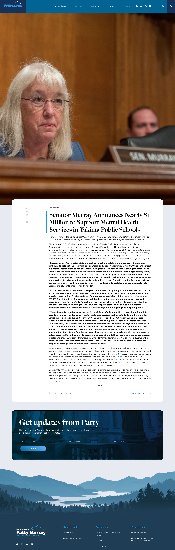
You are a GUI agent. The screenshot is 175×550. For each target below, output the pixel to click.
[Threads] (159, 6)
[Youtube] (141, 6)
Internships (102, 546)
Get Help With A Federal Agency (108, 534)
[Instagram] (137, 6)
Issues (65, 544)
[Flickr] (150, 6)
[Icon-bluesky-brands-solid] (163, 6)
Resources (95, 6)
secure (119, 357)
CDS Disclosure (138, 533)
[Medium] (32, 544)
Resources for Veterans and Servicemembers (143, 539)
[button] (171, 6)
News (111, 6)
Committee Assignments (73, 538)
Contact (126, 6)
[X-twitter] (154, 6)
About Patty (60, 6)
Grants (100, 541)
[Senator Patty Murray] (13, 9)
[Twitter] (17, 544)
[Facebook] (146, 6)
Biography (67, 533)
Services (78, 6)
